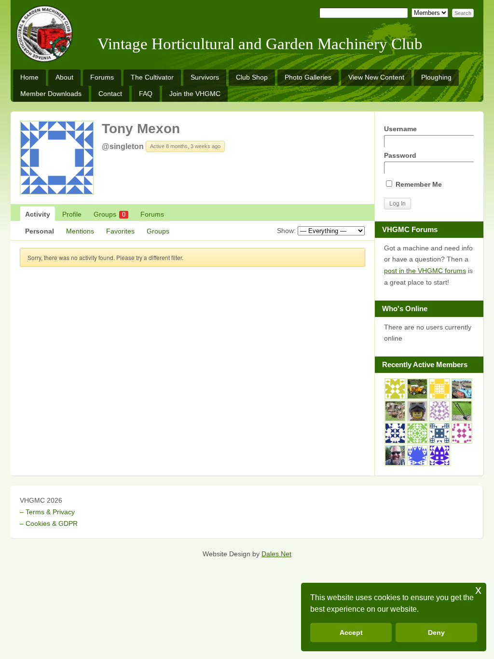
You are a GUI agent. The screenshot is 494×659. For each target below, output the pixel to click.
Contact (110, 93)
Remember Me (418, 184)
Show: (286, 230)
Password (400, 155)
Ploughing (436, 77)
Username (400, 129)
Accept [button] (351, 632)
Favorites (120, 231)
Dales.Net (276, 554)
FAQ (145, 93)
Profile (72, 214)
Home (29, 77)
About (64, 77)
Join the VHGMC (194, 93)
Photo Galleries (308, 77)
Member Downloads (51, 93)
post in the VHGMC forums (425, 271)
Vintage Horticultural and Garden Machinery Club (260, 44)
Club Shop (252, 77)
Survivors (205, 77)
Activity (37, 214)
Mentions (80, 231)
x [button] (478, 589)
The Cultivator (152, 77)
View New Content (376, 77)
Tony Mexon (141, 128)
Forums (102, 77)
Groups (109, 214)
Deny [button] (436, 632)
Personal (39, 231)
